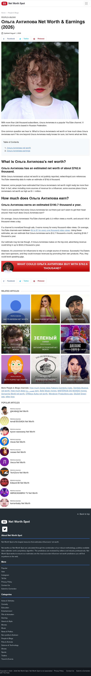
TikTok (3, 578)
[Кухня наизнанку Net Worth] (4, 430)
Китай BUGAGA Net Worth (22, 421)
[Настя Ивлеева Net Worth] (15, 309)
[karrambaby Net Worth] (4, 502)
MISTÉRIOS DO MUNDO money (72, 390)
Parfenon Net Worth (45, 380)
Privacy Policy (6, 581)
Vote (3, 571)
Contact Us (5, 585)
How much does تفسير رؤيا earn (25, 390)
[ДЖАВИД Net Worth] (75, 309)
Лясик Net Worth (17, 441)
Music (3, 628)
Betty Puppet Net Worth (15, 380)
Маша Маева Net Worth (45, 319)
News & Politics (7, 631)
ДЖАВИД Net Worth (75, 319)
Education (5, 607)
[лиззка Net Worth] (4, 451)
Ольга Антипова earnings (18, 150)
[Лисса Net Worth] (4, 461)
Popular (4, 568)
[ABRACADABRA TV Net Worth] (4, 492)
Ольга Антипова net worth (19, 147)
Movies (4, 624)
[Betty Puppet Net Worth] (15, 369)
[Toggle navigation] (86, 3)
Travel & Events (7, 659)
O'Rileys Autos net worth (37, 393)
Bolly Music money (48, 390)
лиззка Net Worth (18, 452)
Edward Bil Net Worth (19, 482)
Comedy (4, 604)
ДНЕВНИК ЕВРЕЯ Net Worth (75, 349)
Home (3, 13)
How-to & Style (7, 621)
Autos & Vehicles (7, 600)
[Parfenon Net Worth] (45, 369)
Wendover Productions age (61, 393)
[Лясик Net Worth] (4, 441)
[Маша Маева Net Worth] (45, 309)
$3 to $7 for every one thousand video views (50, 230)
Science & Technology (10, 645)
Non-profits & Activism (9, 635)
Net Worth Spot (16, 3)
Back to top (84, 514)
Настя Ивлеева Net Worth (15, 319)
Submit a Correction (9, 588)
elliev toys (10, 396)
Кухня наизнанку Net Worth (22, 431)
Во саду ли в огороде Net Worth (16, 348)
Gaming (4, 617)
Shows (4, 648)
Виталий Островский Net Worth (45, 348)
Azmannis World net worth (13, 393)
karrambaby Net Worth (20, 503)
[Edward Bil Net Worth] (4, 482)
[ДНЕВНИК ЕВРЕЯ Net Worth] (75, 339)
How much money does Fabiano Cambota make (51, 387)
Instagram (5, 575)
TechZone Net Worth (19, 472)
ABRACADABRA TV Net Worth (24, 493)
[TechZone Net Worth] (4, 471)
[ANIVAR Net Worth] (75, 369)
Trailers (4, 655)
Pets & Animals (7, 642)
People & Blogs (13, 13)
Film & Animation (7, 614)
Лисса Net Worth (17, 462)
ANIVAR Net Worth (75, 380)
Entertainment (6, 611)
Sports (3, 652)
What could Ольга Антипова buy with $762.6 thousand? (52, 266)
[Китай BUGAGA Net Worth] (4, 420)
